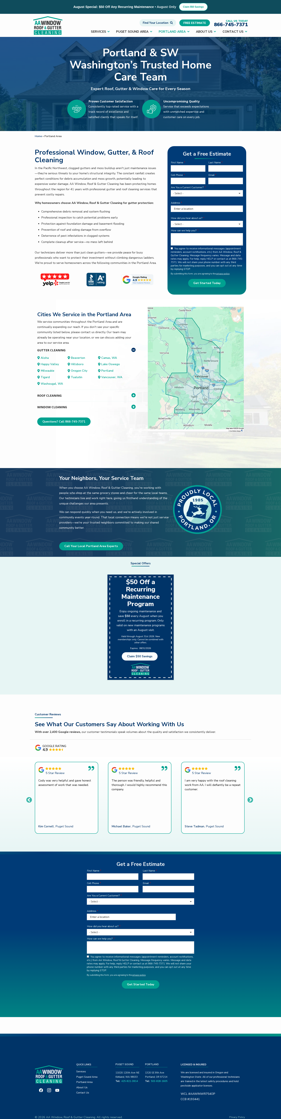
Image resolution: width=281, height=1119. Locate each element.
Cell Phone (177, 175)
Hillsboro (77, 364)
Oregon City (79, 371)
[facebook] (41, 1090)
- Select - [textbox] (178, 193)
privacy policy (222, 273)
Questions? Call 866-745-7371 (63, 422)
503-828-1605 (159, 1081)
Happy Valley (50, 364)
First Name (177, 162)
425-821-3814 (129, 1081)
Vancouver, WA (111, 377)
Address (175, 203)
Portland (107, 371)
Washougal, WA (52, 384)
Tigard (45, 377)
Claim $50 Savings (193, 6)
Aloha (45, 358)
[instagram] (49, 1090)
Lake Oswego (110, 364)
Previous (29, 800)
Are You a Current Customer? (187, 187)
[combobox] (207, 193)
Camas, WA (109, 358)
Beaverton (78, 358)
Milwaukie (47, 371)
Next (250, 800)
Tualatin (76, 377)
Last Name (214, 162)
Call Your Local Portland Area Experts (91, 546)
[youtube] (57, 1090)
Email (211, 175)
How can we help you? (184, 230)
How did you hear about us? (186, 218)
